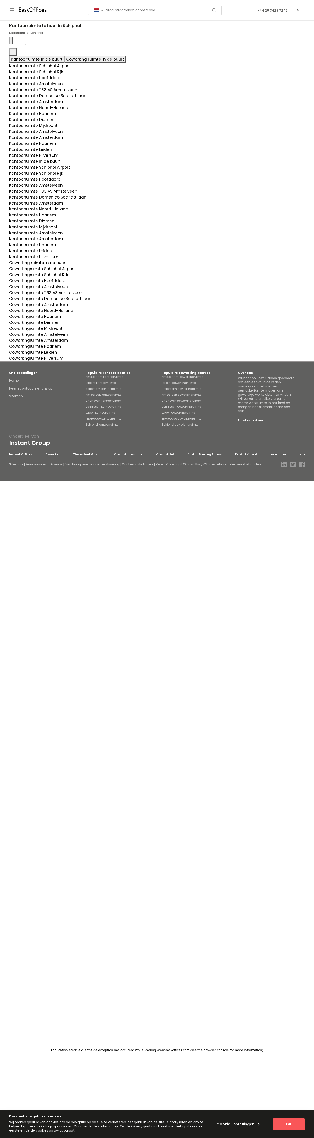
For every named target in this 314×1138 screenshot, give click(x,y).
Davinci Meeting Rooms (204, 454)
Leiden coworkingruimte (178, 413)
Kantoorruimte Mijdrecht (33, 125)
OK (288, 1124)
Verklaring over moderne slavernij (92, 464)
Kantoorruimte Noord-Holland (38, 107)
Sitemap (16, 396)
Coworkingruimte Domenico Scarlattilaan (50, 298)
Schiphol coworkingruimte (180, 424)
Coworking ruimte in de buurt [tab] (95, 59)
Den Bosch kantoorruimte (103, 407)
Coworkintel (165, 454)
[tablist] (157, 59)
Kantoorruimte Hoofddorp (34, 78)
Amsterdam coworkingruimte (182, 377)
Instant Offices (20, 454)
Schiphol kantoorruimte (102, 424)
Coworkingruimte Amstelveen (38, 286)
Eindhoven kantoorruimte (103, 401)
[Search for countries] (99, 10)
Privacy (56, 464)
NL (299, 10)
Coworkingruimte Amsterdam (38, 304)
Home (14, 380)
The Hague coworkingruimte (181, 418)
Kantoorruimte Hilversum (33, 155)
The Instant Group (86, 454)
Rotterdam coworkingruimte (181, 389)
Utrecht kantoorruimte (101, 383)
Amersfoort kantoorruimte (103, 395)
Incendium (278, 454)
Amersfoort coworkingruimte (181, 395)
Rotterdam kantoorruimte (103, 389)
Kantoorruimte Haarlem (32, 113)
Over (160, 464)
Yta (302, 454)
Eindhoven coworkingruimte (181, 401)
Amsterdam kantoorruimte (104, 377)
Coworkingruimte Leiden (33, 352)
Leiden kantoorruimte (100, 413)
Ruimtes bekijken (250, 420)
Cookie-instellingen (137, 464)
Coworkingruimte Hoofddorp (37, 280)
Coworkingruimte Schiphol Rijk (38, 274)
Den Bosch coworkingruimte (181, 407)
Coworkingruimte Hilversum (36, 358)
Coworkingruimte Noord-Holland (41, 310)
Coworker (53, 454)
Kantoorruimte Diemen (31, 119)
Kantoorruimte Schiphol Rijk (36, 72)
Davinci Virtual (246, 454)
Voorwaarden (36, 464)
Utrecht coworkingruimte (179, 383)
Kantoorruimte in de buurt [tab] (37, 59)
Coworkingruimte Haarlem (35, 316)
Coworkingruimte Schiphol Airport (42, 269)
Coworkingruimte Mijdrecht (36, 328)
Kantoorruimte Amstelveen (36, 84)
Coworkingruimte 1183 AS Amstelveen (45, 292)
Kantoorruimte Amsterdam (36, 101)
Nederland (17, 33)
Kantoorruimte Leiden (30, 149)
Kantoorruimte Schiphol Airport (39, 66)
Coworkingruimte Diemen (34, 322)
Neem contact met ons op (30, 388)
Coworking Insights (128, 454)
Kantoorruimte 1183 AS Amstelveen (43, 89)
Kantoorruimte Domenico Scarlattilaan (47, 95)
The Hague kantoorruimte (103, 418)
